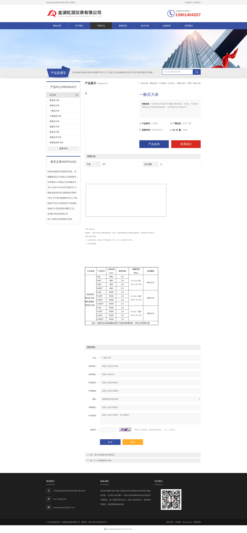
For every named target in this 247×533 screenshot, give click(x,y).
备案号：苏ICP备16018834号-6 (94, 522)
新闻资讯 (123, 26)
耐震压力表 (54, 121)
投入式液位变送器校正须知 (59, 219)
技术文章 (145, 26)
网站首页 (57, 26)
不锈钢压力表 (55, 116)
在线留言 (188, 2)
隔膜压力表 (54, 126)
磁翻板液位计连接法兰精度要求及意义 (63, 177)
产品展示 (162, 83)
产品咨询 (154, 144)
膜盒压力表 (54, 132)
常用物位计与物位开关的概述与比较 (63, 182)
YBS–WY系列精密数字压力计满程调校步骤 (63, 198)
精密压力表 (54, 105)
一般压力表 (54, 111)
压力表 (53, 95)
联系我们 (197, 2)
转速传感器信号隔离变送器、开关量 (63, 171)
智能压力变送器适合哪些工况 (60, 208)
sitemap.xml (187, 522)
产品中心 (101, 26)
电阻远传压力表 (56, 142)
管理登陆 (197, 522)
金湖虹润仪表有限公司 (57, 214)
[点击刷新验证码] (125, 430)
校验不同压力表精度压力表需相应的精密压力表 (63, 203)
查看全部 (63, 148)
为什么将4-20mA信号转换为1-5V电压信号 (63, 187)
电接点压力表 (55, 137)
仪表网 (178, 522)
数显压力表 (54, 100)
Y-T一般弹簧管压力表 (102, 460)
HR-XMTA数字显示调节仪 (104, 455)
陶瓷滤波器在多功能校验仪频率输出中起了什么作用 (63, 193)
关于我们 (79, 26)
